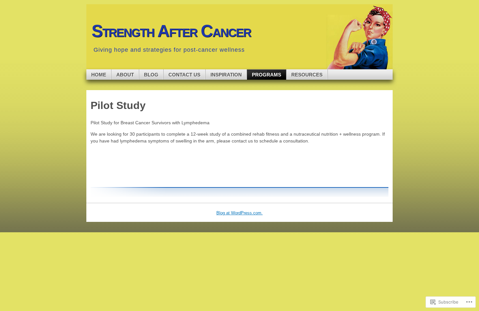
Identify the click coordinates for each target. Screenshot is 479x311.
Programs (266, 74)
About (125, 74)
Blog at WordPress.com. (239, 212)
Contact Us (184, 74)
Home (98, 74)
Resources (307, 74)
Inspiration (226, 74)
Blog (151, 74)
